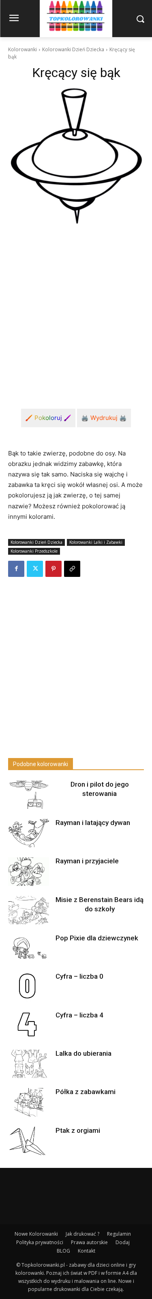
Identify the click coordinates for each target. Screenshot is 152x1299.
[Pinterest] (53, 569)
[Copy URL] (72, 569)
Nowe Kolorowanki (36, 1233)
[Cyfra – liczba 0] (28, 987)
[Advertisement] (76, 309)
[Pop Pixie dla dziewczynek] (28, 948)
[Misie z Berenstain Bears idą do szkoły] (28, 910)
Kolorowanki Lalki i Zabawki (95, 542)
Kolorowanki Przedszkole (34, 551)
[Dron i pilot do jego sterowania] (28, 795)
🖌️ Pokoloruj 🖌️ (48, 418)
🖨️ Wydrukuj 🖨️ (104, 418)
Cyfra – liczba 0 (79, 976)
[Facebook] (16, 569)
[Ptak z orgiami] (28, 1141)
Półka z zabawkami (86, 1092)
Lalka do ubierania (83, 1053)
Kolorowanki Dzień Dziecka (73, 49)
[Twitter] (35, 569)
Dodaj (123, 1242)
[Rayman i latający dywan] (28, 833)
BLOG (63, 1250)
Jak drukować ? (82, 1233)
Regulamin (119, 1233)
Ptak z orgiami (78, 1130)
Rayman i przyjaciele (87, 861)
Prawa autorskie (89, 1242)
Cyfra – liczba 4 (79, 1015)
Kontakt (86, 1250)
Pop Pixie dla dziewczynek (97, 938)
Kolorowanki (22, 49)
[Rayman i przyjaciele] (28, 871)
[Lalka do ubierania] (28, 1064)
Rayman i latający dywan (93, 823)
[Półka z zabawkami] (28, 1102)
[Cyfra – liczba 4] (28, 1025)
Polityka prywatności (39, 1242)
